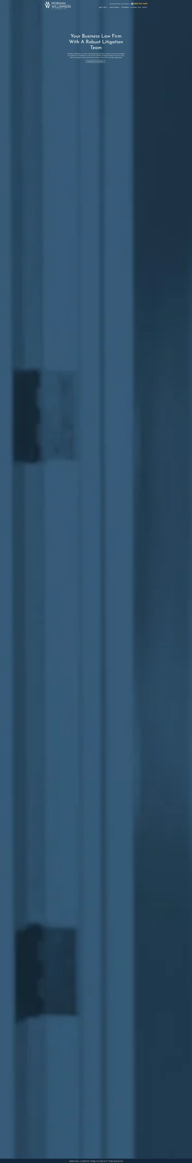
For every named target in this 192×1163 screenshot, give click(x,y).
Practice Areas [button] (114, 7)
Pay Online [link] (134, 7)
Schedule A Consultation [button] (95, 61)
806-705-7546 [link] (140, 4)
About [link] (105, 7)
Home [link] (100, 7)
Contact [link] (144, 7)
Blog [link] (139, 7)
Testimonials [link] (125, 7)
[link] (58, 5)
